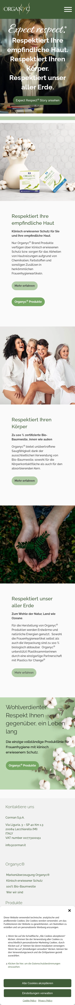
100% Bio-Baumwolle (21, 886)
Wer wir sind (14, 892)
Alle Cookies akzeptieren (37, 983)
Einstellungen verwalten (37, 993)
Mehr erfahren (24, 672)
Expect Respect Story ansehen (37, 100)
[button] (69, 910)
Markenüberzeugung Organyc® (28, 875)
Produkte (13, 902)
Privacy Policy (45, 1000)
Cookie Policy (29, 1000)
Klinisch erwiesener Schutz (24, 880)
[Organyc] (16, 9)
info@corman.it (15, 845)
